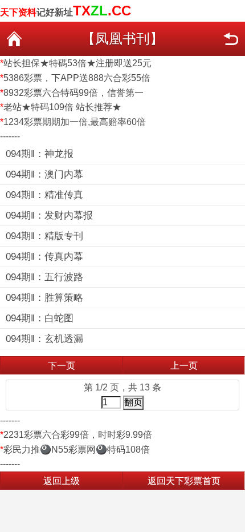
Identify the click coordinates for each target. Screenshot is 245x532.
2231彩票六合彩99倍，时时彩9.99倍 (77, 435)
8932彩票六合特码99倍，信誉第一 (73, 93)
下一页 (61, 365)
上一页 (184, 365)
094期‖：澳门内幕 (44, 174)
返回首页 (14, 38)
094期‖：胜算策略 (44, 297)
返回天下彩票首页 (184, 481)
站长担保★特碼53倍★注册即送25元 (77, 63)
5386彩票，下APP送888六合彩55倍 (76, 78)
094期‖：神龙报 (40, 153)
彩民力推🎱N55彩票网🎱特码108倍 (76, 449)
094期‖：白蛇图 (40, 318)
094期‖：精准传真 (44, 195)
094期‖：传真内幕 (44, 256)
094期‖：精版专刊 (44, 236)
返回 (230, 38)
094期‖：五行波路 (44, 277)
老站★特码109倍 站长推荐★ (62, 107)
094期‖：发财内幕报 (49, 215)
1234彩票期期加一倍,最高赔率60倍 (74, 122)
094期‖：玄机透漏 (44, 338)
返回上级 (61, 481)
